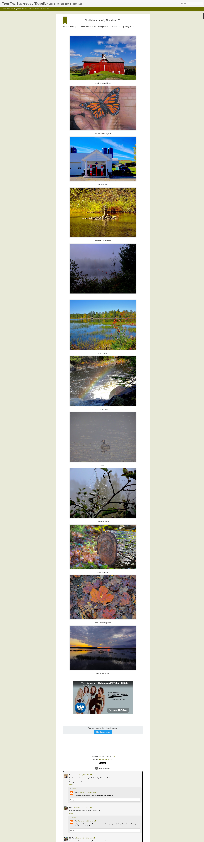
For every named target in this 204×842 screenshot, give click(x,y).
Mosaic (24, 9)
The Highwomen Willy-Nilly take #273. (103, 20)
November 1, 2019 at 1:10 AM (84, 775)
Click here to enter (103, 732)
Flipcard (10, 9)
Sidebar (31, 9)
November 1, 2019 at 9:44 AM (87, 821)
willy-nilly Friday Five (105, 759)
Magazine (17, 9)
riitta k (71, 807)
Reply (71, 784)
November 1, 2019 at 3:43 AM (85, 838)
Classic (3, 9)
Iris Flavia (72, 838)
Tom (113, 756)
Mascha (71, 775)
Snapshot (38, 9)
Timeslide (46, 9)
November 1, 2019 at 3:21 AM (83, 807)
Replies (73, 788)
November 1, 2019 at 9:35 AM (87, 792)
